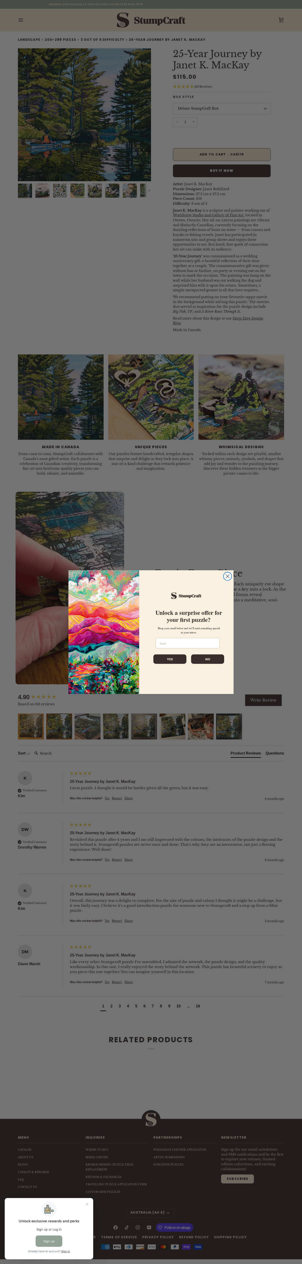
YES (170, 659)
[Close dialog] (227, 576)
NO (207, 659)
